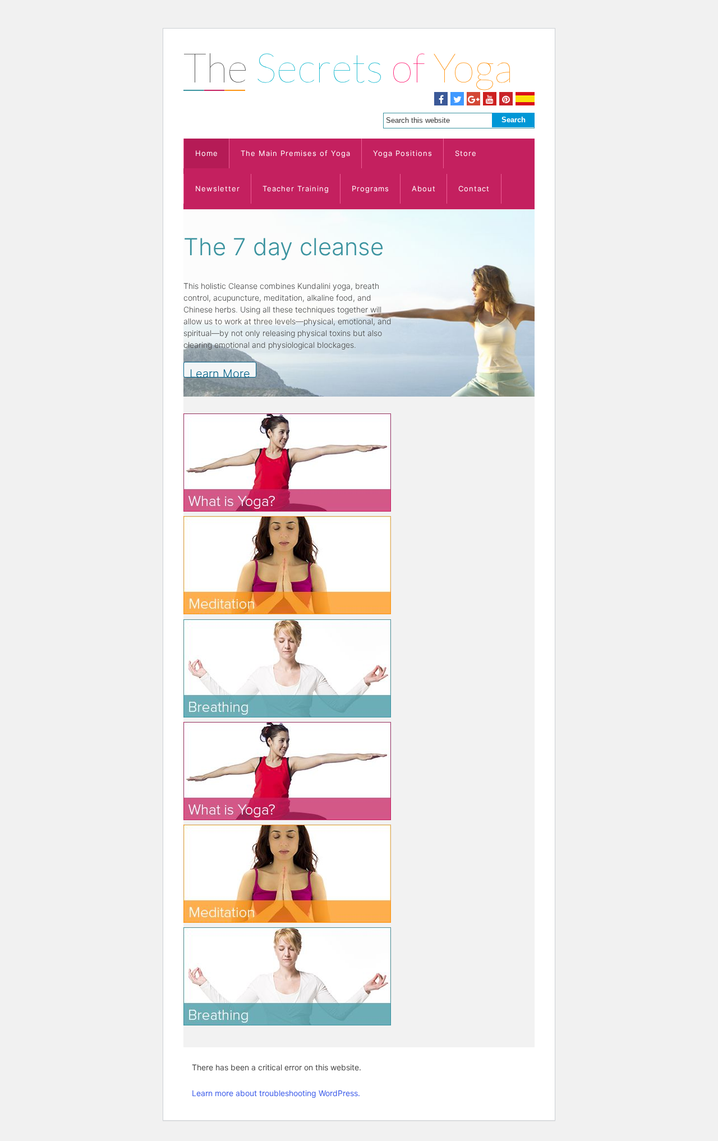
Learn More (220, 372)
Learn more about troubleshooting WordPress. (276, 1093)
